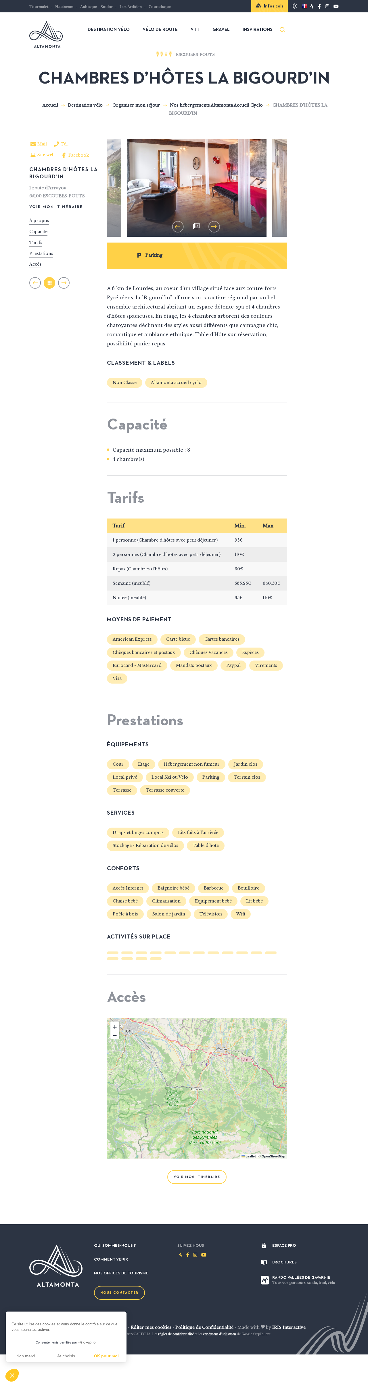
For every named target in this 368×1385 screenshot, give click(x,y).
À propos (39, 220)
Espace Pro (284, 1246)
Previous (179, 225)
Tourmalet (38, 7)
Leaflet (250, 1156)
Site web (46, 154)
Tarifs (35, 242)
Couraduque (160, 7)
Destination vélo (109, 29)
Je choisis (66, 1356)
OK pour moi (106, 1356)
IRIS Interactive (289, 1327)
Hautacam (64, 7)
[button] (12, 1375)
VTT (195, 29)
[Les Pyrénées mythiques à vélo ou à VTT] (46, 45)
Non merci (25, 1356)
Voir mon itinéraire (56, 207)
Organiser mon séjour (136, 105)
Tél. (65, 145)
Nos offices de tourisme (121, 1273)
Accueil (50, 105)
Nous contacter (119, 1293)
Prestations (41, 253)
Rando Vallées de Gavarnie (303, 1280)
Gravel (221, 29)
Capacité (38, 231)
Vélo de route (160, 29)
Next (214, 225)
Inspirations (258, 29)
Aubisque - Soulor (96, 7)
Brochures (284, 1262)
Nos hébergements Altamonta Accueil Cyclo (217, 105)
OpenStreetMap (273, 1156)
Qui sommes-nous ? (115, 1246)
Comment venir (111, 1259)
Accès (35, 264)
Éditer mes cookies (151, 1327)
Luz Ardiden (131, 7)
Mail (42, 144)
